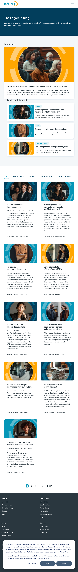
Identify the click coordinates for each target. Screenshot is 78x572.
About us (5, 502)
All (7, 176)
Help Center (44, 526)
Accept (47, 563)
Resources (5, 529)
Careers (4, 511)
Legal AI (31, 176)
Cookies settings (31, 563)
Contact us (43, 532)
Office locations (7, 508)
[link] (11, 4)
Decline (64, 563)
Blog (3, 526)
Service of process (64, 176)
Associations (44, 508)
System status (44, 529)
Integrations (44, 502)
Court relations (45, 505)
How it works (6, 535)
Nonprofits (44, 511)
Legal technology (18, 176)
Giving (42, 517)
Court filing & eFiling (46, 176)
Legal (3, 514)
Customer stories (8, 532)
